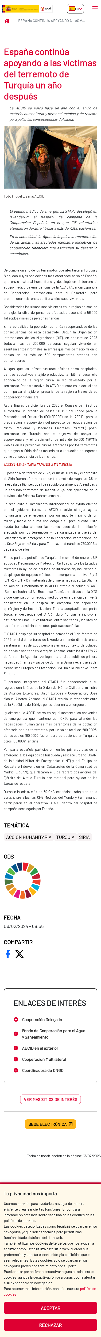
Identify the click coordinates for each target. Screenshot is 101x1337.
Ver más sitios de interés (50, 1099)
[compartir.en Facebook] (8, 954)
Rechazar (50, 1325)
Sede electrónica (48, 1124)
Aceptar (50, 1308)
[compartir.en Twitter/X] (19, 954)
